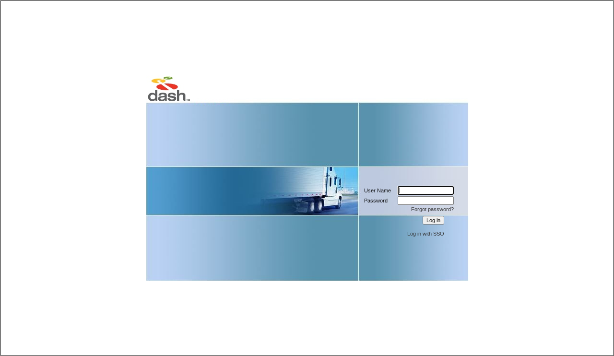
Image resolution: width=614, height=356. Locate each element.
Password (376, 200)
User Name (377, 190)
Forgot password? (432, 209)
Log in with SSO (425, 234)
